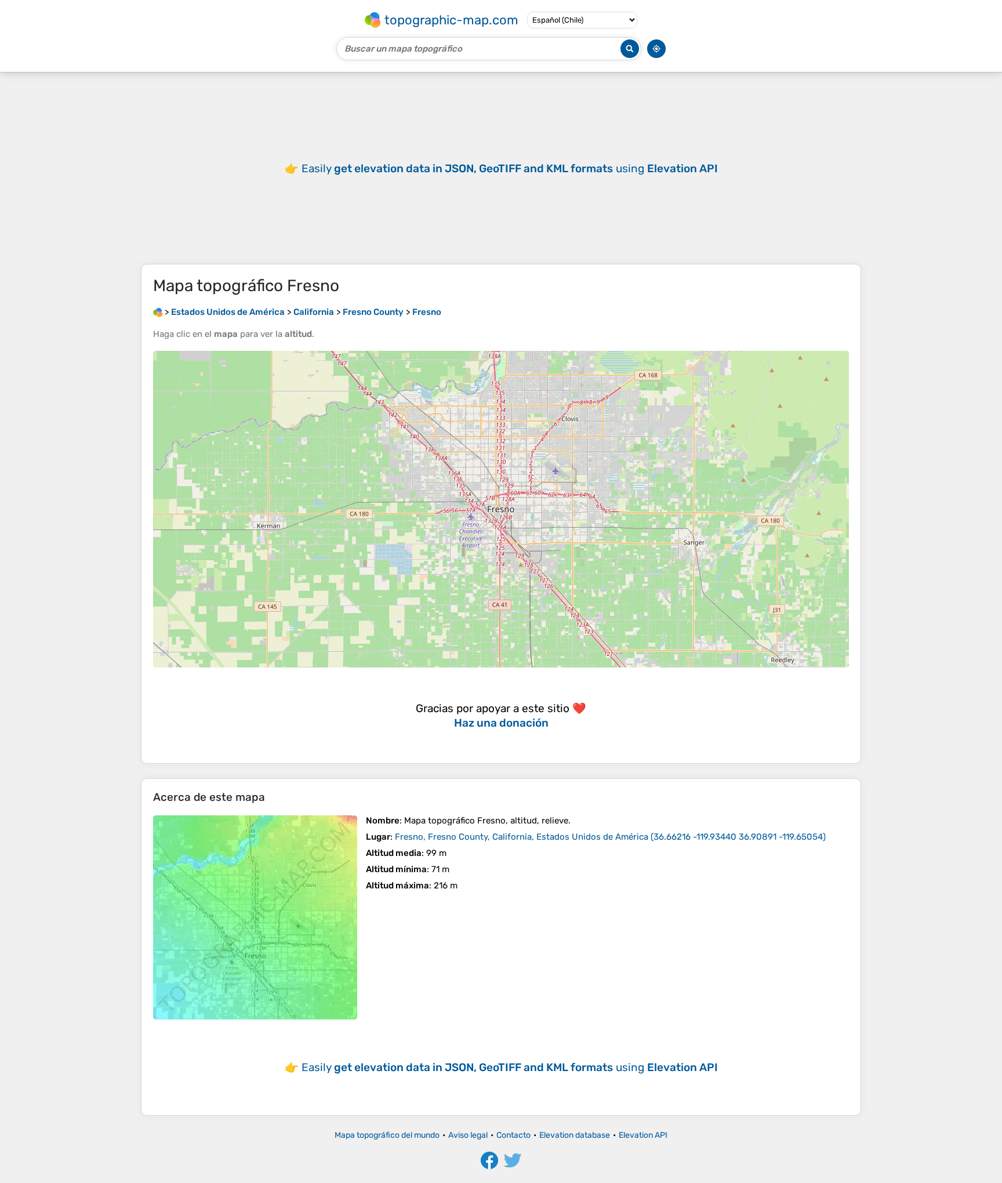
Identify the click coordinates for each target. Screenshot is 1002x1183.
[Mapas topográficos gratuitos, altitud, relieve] (157, 312)
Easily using (510, 168)
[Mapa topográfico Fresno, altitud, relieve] (255, 917)
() (610, 837)
